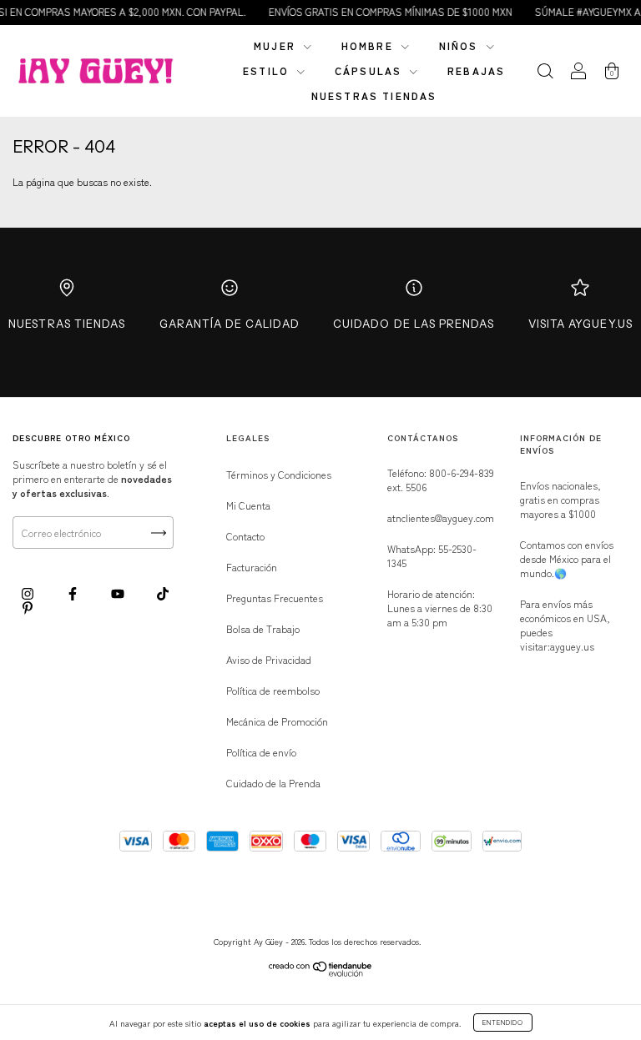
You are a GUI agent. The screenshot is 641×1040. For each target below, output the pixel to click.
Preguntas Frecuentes (274, 597)
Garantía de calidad (229, 323)
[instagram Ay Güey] (29, 592)
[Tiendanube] (321, 972)
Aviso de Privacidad (268, 659)
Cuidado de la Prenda (273, 783)
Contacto (245, 536)
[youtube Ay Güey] (119, 592)
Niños (460, 45)
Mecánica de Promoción (277, 721)
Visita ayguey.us (580, 323)
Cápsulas (370, 70)
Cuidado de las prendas (413, 323)
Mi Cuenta (248, 505)
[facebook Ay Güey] (74, 592)
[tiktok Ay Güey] (163, 592)
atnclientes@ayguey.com (440, 517)
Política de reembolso (273, 690)
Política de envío (261, 752)
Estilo (268, 70)
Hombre (369, 45)
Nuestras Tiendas (66, 323)
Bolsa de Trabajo (263, 628)
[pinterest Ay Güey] (28, 607)
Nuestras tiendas (374, 95)
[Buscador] (545, 72)
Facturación (251, 567)
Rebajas (476, 70)
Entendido (502, 1022)
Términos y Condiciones (278, 474)
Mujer (277, 45)
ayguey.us (572, 646)
